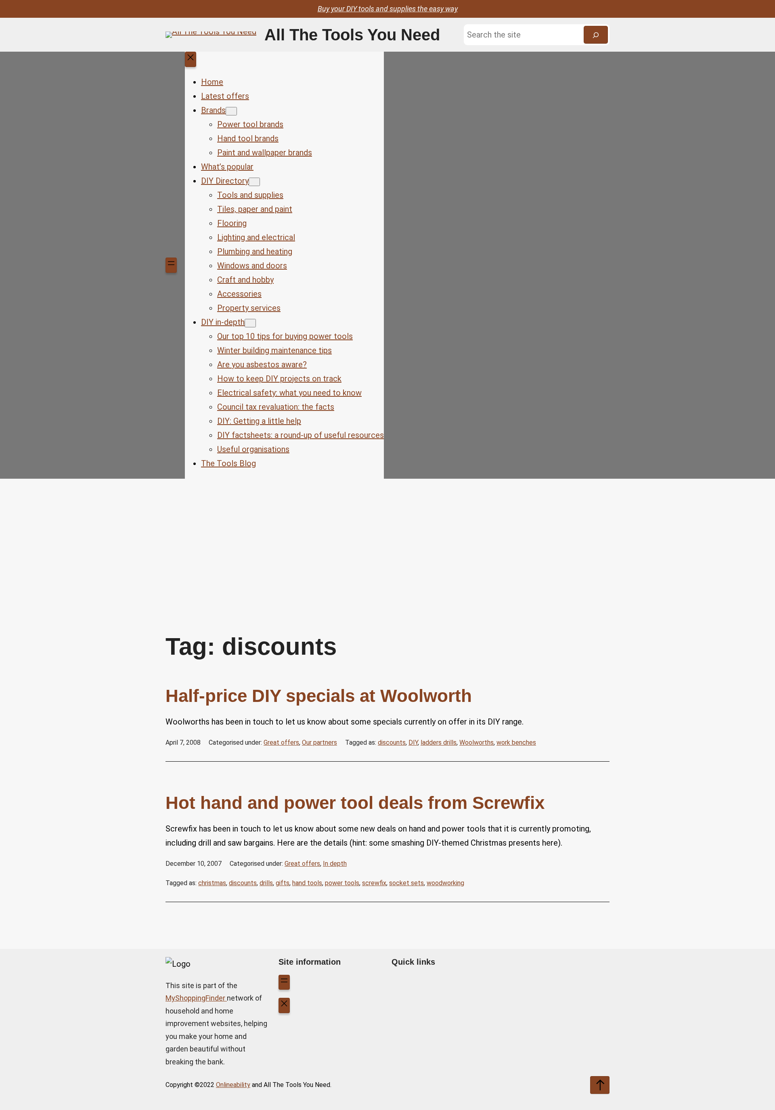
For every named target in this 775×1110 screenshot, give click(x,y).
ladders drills (439, 742)
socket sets (406, 883)
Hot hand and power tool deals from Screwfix (355, 803)
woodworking (445, 883)
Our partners (319, 742)
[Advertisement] (387, 543)
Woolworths (476, 742)
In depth (335, 863)
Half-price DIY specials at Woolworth (318, 696)
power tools (342, 883)
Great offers (281, 742)
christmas (212, 883)
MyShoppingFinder (196, 998)
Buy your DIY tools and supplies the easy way (388, 8)
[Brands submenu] (231, 111)
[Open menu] (171, 265)
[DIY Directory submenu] (254, 182)
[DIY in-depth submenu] (250, 323)
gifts (282, 883)
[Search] (596, 35)
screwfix (374, 883)
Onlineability (233, 1085)
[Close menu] (190, 59)
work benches (516, 742)
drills (266, 883)
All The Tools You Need (352, 35)
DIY (413, 742)
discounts (392, 742)
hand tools (307, 883)
